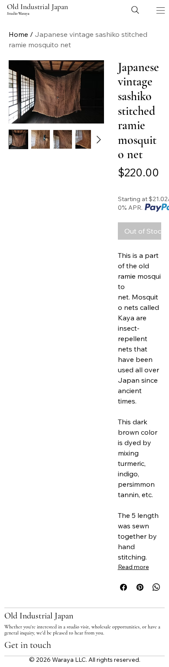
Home (18, 34)
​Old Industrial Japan (37, 6)
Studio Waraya (18, 13)
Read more (133, 567)
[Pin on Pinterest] (140, 587)
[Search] (135, 10)
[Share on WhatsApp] (156, 587)
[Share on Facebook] (123, 587)
